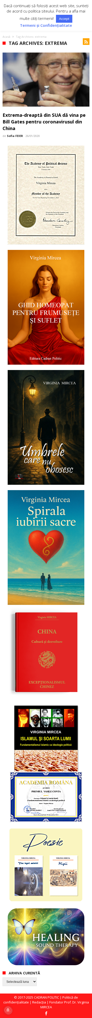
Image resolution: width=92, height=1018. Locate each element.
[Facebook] (46, 1014)
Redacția (39, 1002)
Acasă (6, 37)
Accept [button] (64, 18)
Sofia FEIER (15, 136)
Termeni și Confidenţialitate (46, 25)
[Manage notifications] (8, 1010)
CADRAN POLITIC (46, 997)
